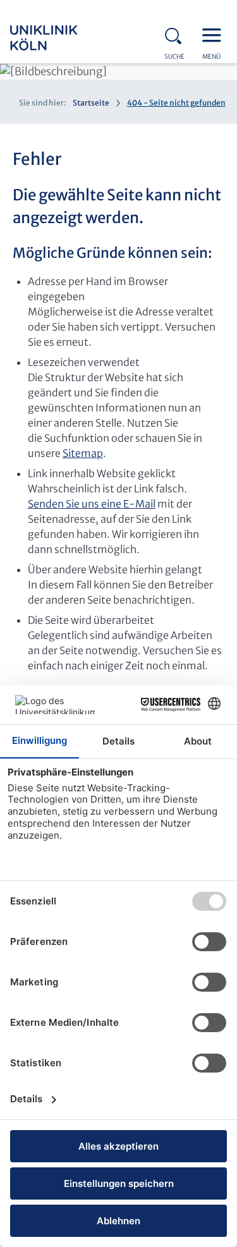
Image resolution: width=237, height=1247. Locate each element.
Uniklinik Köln (60, 38)
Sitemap (83, 453)
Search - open (177, 34)
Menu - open (215, 34)
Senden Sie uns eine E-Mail (91, 503)
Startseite (91, 102)
